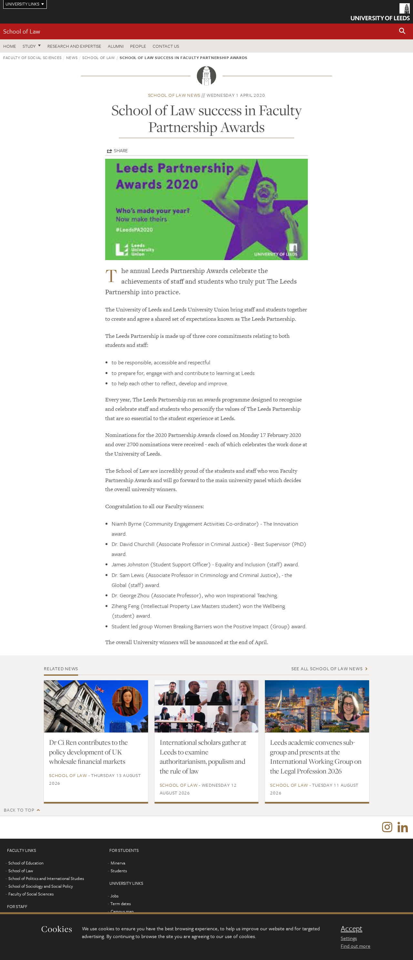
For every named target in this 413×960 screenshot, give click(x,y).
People (138, 46)
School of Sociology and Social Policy (40, 886)
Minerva (118, 863)
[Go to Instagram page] (387, 827)
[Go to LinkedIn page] (403, 827)
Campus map (122, 911)
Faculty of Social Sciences (32, 57)
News (72, 57)
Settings (349, 938)
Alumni (116, 46)
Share (121, 150)
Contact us (166, 46)
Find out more (355, 945)
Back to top (19, 809)
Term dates (120, 903)
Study (29, 46)
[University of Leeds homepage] (380, 11)
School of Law (21, 31)
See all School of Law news (327, 668)
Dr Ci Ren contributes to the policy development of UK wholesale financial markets (88, 751)
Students (119, 870)
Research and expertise (74, 46)
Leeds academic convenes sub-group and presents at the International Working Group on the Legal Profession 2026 (316, 756)
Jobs (114, 896)
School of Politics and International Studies (46, 878)
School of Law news (174, 95)
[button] (402, 31)
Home (9, 46)
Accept (351, 928)
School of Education (26, 863)
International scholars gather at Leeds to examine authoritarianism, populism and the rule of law (203, 756)
